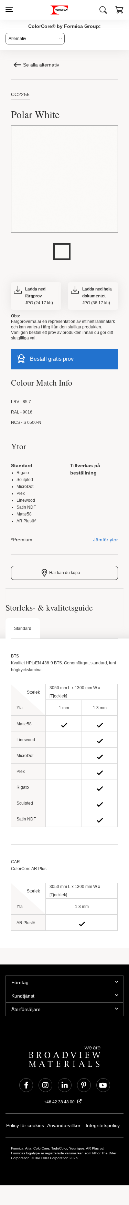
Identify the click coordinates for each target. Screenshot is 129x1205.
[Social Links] (26, 1087)
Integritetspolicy (103, 1128)
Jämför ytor (106, 542)
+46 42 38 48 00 (60, 1104)
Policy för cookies (25, 1128)
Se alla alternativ (41, 64)
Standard (23, 631)
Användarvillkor (64, 1128)
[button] (119, 10)
